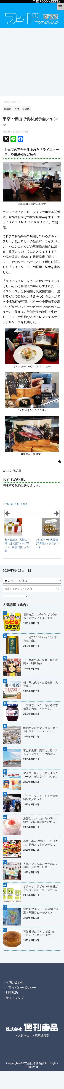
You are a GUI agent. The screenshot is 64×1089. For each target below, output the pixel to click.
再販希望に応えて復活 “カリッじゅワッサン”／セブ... (40, 933)
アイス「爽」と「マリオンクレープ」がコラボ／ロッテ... (40, 775)
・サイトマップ (13, 997)
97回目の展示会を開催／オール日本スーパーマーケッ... (40, 729)
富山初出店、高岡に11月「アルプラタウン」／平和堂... (40, 752)
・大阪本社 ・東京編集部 (32, 1035)
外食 (16, 504)
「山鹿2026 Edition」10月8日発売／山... (40, 639)
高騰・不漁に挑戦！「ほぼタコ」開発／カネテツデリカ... (40, 843)
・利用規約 (10, 992)
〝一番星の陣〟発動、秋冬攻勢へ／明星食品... (40, 661)
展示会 (9, 504)
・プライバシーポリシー (19, 987)
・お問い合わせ (13, 982)
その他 (23, 504)
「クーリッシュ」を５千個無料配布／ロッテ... (40, 797)
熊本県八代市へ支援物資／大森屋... (40, 684)
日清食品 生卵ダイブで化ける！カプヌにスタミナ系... (40, 616)
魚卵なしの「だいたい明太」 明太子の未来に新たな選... (42, 820)
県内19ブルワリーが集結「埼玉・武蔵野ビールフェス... (40, 910)
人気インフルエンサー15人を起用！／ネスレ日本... (40, 865)
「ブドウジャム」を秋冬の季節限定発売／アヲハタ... (40, 707)
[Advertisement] (32, 62)
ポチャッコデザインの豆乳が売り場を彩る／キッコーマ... (40, 888)
